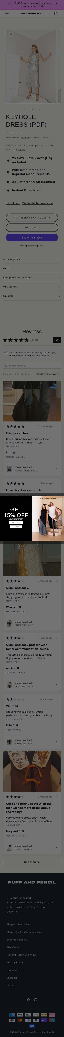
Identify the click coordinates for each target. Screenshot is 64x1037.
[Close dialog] (62, 498)
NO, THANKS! (16, 526)
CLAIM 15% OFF (16, 522)
